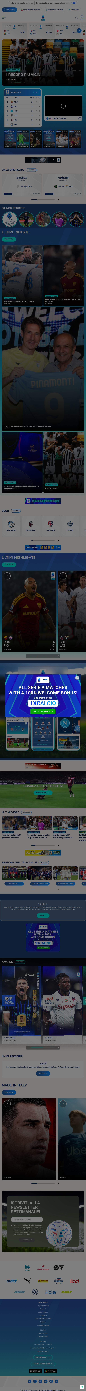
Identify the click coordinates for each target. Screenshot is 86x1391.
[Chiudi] (77, 678)
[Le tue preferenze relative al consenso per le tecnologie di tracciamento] (82, 1387)
